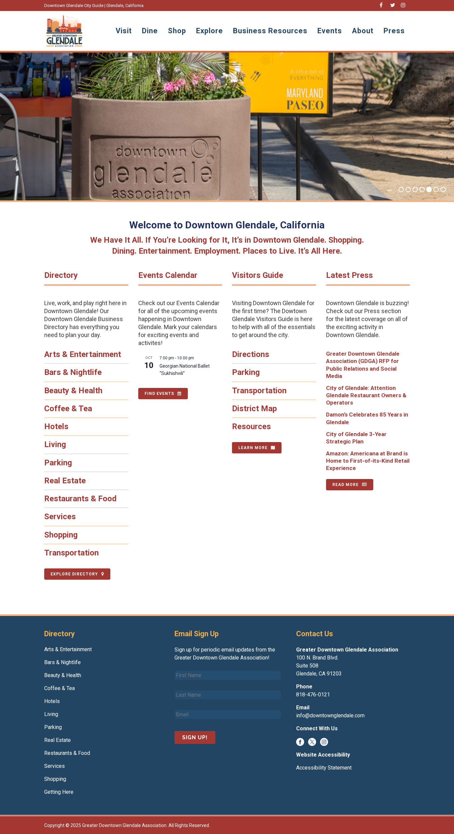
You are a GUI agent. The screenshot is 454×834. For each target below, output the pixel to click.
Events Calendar (167, 275)
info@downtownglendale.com (330, 715)
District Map (254, 408)
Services (60, 516)
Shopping (61, 534)
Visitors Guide (257, 275)
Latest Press (349, 275)
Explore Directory (74, 574)
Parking (58, 462)
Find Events (159, 393)
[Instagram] (324, 741)
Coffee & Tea (68, 408)
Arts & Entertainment (82, 354)
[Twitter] (312, 741)
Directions (250, 354)
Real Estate (65, 480)
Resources (251, 426)
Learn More (253, 447)
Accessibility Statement (324, 768)
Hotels (56, 426)
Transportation (71, 552)
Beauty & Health (73, 390)
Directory (61, 275)
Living (55, 444)
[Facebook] (300, 741)
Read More (345, 484)
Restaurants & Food (80, 498)
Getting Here (58, 792)
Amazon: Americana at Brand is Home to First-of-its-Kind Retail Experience (367, 460)
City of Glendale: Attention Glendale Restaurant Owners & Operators (366, 395)
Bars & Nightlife (73, 372)
